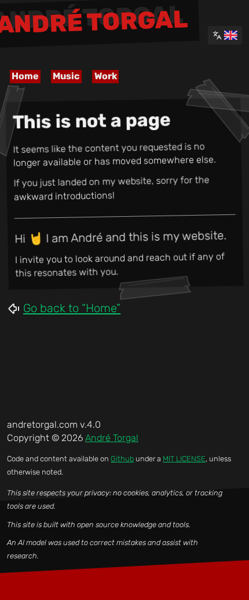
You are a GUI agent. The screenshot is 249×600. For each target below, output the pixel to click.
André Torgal (111, 437)
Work (105, 76)
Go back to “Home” (71, 308)
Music (66, 76)
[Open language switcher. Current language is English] (225, 35)
